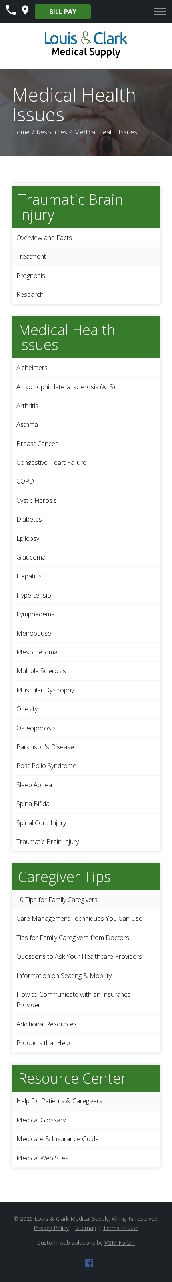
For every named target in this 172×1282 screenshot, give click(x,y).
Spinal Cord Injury (41, 822)
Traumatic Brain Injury (47, 841)
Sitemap (85, 1228)
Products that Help (43, 1042)
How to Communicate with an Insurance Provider (73, 999)
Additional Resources (46, 1024)
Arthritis (27, 405)
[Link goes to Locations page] (25, 12)
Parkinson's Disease (45, 746)
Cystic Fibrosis (36, 500)
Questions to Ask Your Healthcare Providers (79, 956)
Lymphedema (35, 614)
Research (30, 294)
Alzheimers (32, 367)
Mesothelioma (37, 652)
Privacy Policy (51, 1228)
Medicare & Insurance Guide (57, 1138)
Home (21, 132)
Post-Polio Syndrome (46, 765)
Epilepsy (27, 538)
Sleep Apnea (34, 784)
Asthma (27, 424)
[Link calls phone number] (11, 12)
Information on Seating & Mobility (64, 975)
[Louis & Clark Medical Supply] (86, 56)
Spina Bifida (33, 803)
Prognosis (30, 275)
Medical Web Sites (42, 1158)
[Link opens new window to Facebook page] (89, 1264)
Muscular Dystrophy (45, 690)
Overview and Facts (44, 237)
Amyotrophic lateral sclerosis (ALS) (65, 386)
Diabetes (29, 519)
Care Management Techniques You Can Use (79, 918)
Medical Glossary (41, 1120)
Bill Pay (62, 11)
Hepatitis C (31, 576)
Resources (51, 132)
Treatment (31, 256)
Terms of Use (120, 1228)
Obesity (27, 708)
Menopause (33, 633)
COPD (25, 481)
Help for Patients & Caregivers (59, 1100)
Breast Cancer (37, 443)
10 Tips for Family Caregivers (57, 899)
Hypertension (35, 595)
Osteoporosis (36, 728)
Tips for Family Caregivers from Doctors (72, 937)
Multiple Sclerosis (41, 670)
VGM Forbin (119, 1242)
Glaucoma (31, 557)
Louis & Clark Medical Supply (71, 1218)
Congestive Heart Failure (51, 462)
